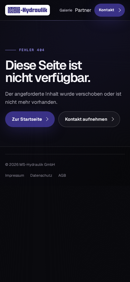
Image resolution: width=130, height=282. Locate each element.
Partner (83, 10)
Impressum (14, 175)
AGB (62, 175)
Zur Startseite (27, 119)
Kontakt (106, 9)
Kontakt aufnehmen (86, 119)
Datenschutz (41, 175)
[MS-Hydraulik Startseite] (27, 10)
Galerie (66, 10)
